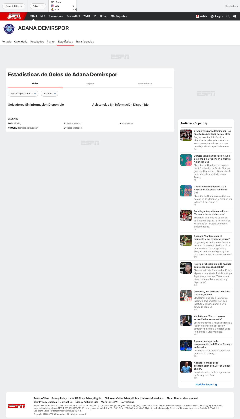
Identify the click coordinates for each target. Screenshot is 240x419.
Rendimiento (145, 83)
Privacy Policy (59, 398)
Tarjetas (90, 83)
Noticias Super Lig (206, 384)
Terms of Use (41, 398)
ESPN (14, 16)
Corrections (127, 402)
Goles (35, 83)
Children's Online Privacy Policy (122, 398)
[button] (228, 16)
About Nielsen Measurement (182, 398)
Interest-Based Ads (153, 398)
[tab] (35, 83)
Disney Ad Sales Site (87, 402)
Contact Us (66, 402)
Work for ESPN (109, 402)
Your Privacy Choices (45, 402)
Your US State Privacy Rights (86, 398)
